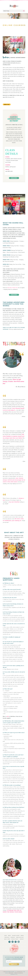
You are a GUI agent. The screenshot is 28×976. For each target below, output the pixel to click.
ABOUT (9, 935)
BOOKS (22, 935)
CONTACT (22, 939)
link (8, 716)
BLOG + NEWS (7, 939)
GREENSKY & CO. (14, 974)
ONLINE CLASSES (15, 935)
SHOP (5, 935)
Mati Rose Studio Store (13, 287)
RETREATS (13, 937)
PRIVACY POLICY (14, 939)
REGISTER (14, 178)
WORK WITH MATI (20, 937)
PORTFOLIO (6, 937)
